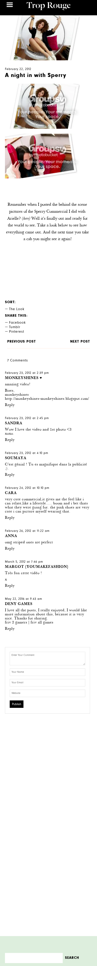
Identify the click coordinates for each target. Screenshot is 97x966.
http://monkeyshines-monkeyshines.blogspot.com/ (47, 399)
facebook (17, 323)
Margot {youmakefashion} (37, 567)
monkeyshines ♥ (23, 378)
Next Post (80, 342)
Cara (11, 493)
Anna (11, 536)
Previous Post (21, 342)
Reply (10, 405)
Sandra (13, 423)
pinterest (16, 332)
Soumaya (15, 458)
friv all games (42, 623)
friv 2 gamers (16, 623)
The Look (16, 309)
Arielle (13, 218)
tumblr (14, 327)
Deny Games (18, 604)
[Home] (49, 6)
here (26, 218)
